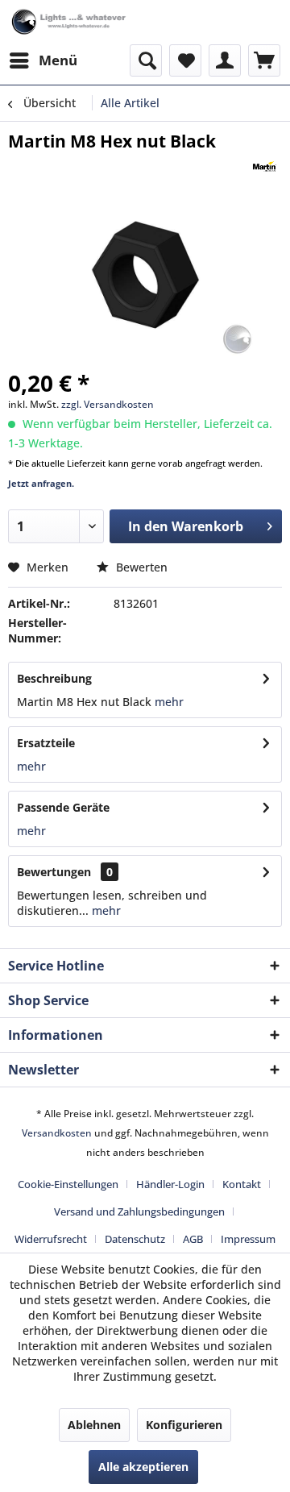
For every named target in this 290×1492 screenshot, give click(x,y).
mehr (167, 701)
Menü (58, 60)
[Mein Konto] (225, 60)
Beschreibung (54, 678)
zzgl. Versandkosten (107, 404)
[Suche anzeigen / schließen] (146, 60)
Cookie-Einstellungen (68, 1184)
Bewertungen (54, 871)
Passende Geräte (63, 807)
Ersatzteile (46, 742)
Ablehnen (94, 1424)
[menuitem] (42, 60)
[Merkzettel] (185, 60)
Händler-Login (170, 1184)
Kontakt (241, 1184)
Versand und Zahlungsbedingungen (139, 1211)
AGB (193, 1239)
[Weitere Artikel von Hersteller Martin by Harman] (264, 166)
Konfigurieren (184, 1424)
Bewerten (140, 567)
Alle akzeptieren (143, 1466)
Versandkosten (57, 1133)
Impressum (248, 1239)
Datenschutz (135, 1239)
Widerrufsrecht (50, 1239)
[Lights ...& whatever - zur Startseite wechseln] (69, 22)
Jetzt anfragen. (41, 483)
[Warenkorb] (264, 60)
